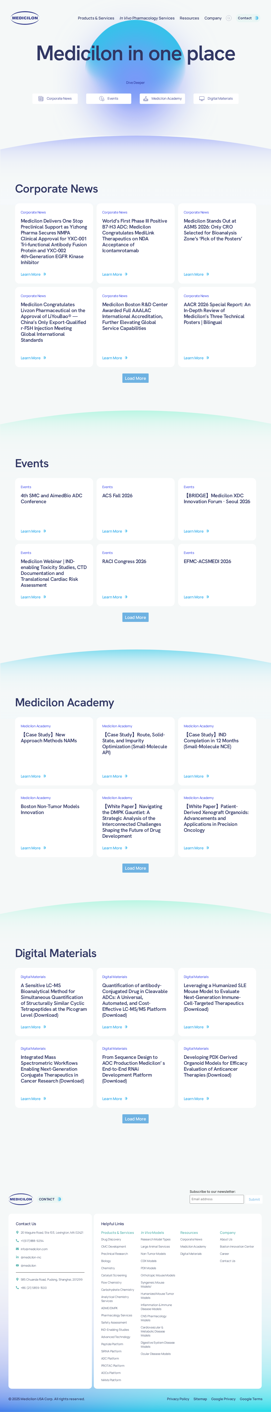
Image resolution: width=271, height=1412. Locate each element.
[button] (135, 378)
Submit (254, 1199)
